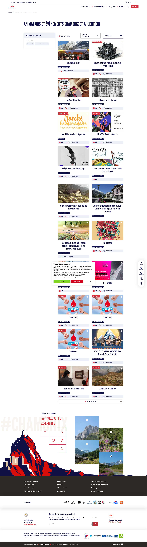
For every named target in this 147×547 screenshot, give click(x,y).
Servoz (10, 2)
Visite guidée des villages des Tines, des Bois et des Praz (73, 207)
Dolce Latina (107, 242)
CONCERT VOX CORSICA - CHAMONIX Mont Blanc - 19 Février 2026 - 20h (107, 353)
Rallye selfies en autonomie (108, 100)
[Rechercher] (128, 7)
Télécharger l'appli (115, 522)
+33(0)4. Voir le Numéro (68, 71)
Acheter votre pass (30, 524)
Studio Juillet (74, 544)
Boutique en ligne (29, 484)
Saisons (127, 2)
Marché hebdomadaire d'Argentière (73, 134)
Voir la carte (108, 36)
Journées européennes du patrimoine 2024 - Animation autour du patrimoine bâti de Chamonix (107, 208)
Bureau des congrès (29, 488)
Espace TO (60, 484)
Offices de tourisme (63, 488)
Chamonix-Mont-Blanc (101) (42, 43)
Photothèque (61, 491)
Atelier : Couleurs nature (107, 388)
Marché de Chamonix (73, 62)
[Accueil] (12, 7)
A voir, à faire (111, 7)
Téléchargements (96, 488)
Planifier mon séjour (99, 7)
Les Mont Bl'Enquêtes (73, 100)
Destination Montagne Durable (32, 491)
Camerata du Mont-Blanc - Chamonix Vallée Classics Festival (107, 170)
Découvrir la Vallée (85, 7)
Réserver (134, 7)
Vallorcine (35, 2)
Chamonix (23, 2)
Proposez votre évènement (98, 481)
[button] (73, 58)
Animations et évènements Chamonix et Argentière (25, 12)
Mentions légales (44, 544)
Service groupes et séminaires (99, 484)
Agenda (121, 7)
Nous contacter (116, 544)
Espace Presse (61, 481)
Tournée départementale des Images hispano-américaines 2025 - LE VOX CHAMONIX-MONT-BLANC (73, 245)
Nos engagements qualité (31, 544)
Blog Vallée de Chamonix (31, 481)
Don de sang (73, 317)
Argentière (29, 2)
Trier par (85, 34)
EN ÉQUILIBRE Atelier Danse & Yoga (73, 168)
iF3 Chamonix (107, 282)
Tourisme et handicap (97, 491)
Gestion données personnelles (60, 544)
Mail (96, 74)
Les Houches (16, 2)
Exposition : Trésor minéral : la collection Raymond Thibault (107, 64)
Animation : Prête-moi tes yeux (73, 388)
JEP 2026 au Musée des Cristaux (107, 134)
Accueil (10, 12)
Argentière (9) (30, 43)
